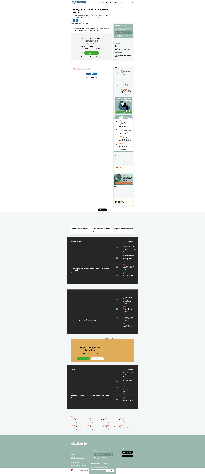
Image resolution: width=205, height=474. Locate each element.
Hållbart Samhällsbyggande (114, 2)
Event (121, 2)
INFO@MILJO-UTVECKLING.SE (81, 459)
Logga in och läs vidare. (96, 57)
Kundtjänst (89, 470)
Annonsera (84, 465)
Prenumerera (100, 2)
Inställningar (95, 470)
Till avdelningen (131, 241)
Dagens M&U (105, 2)
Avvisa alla (102, 470)
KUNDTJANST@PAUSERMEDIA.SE (81, 458)
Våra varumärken (83, 470)
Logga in (97, 358)
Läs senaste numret (127, 452)
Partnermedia (78, 465)
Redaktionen (73, 465)
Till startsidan (102, 209)
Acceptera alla (110, 470)
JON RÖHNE (73, 454)
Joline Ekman (91, 20)
